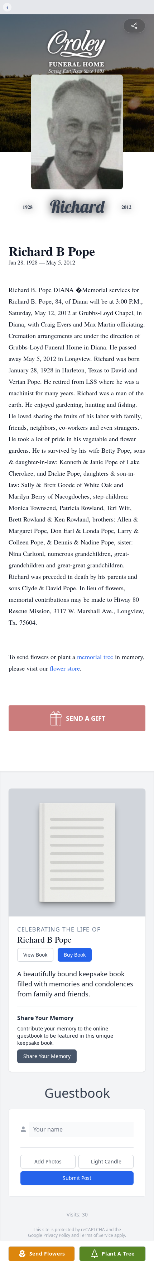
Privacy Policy (56, 1235)
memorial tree (95, 656)
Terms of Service (96, 1235)
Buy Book (75, 954)
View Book (35, 954)
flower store (65, 668)
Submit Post (77, 1178)
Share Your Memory (47, 1056)
